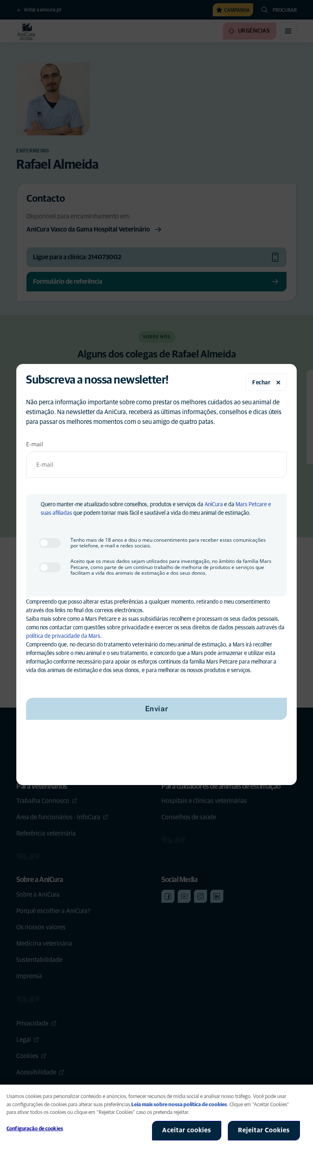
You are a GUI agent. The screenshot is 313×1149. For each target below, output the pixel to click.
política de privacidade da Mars (63, 636)
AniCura (214, 504)
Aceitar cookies (186, 1130)
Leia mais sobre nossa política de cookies (179, 1104)
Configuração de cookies (35, 1128)
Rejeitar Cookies (264, 1130)
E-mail (34, 444)
